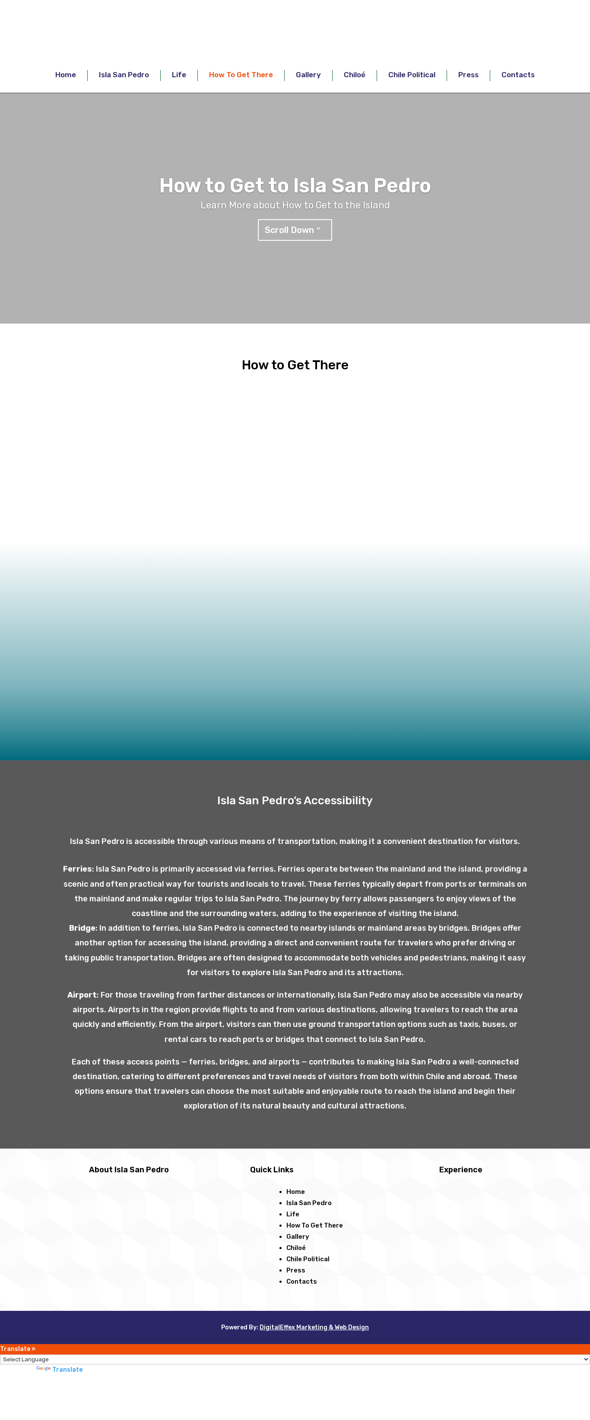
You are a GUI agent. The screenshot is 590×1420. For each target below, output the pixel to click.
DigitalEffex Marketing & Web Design (314, 1327)
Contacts (518, 74)
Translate (67, 1369)
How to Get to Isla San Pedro (295, 186)
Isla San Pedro (124, 74)
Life (179, 74)
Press (468, 74)
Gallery (308, 74)
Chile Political (411, 74)
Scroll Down (289, 230)
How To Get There (241, 74)
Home (65, 74)
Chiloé (354, 74)
